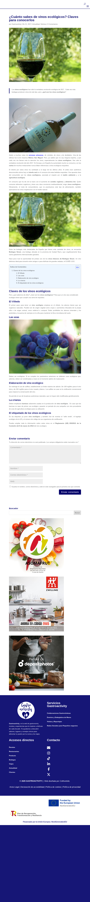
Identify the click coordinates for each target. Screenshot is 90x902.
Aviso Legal (14, 787)
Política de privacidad (71, 787)
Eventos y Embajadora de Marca (59, 717)
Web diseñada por (52, 781)
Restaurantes (14, 751)
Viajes (11, 764)
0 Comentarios (52, 24)
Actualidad (36, 24)
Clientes (12, 772)
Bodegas (12, 760)
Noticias (43, 24)
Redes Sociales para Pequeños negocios (62, 726)
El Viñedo (21, 273)
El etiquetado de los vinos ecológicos (30, 283)
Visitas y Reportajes (54, 721)
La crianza (21, 280)
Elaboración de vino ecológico (28, 278)
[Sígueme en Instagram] (48, 753)
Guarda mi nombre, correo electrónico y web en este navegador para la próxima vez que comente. (46, 487)
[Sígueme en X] (48, 774)
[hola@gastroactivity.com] (48, 747)
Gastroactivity (16, 24)
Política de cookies (53, 787)
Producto (12, 755)
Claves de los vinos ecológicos (24, 270)
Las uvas (21, 275)
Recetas (12, 747)
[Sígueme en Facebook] (48, 769)
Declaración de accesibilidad (32, 787)
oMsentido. (65, 781)
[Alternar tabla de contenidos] (76, 267)
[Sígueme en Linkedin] (48, 763)
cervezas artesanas (36, 155)
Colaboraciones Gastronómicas (59, 713)
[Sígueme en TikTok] (48, 758)
